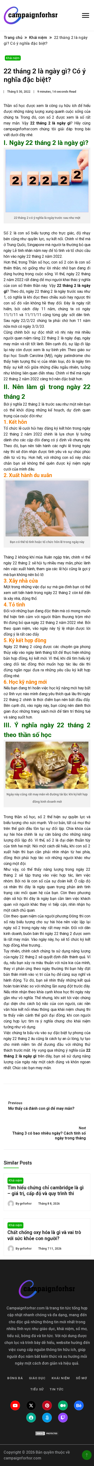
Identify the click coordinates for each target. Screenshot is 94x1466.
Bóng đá (15, 1378)
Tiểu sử (37, 1389)
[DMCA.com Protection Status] (47, 1433)
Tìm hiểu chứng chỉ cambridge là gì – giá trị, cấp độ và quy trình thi (45, 1190)
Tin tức (57, 1389)
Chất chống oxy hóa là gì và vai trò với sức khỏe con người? (44, 1235)
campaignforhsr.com (21, 129)
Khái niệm (13, 58)
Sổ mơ (81, 1378)
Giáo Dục (37, 1378)
